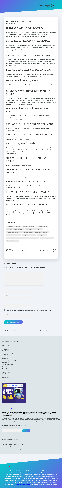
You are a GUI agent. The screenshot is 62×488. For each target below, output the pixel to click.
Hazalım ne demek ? (6, 345)
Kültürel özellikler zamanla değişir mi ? (10, 376)
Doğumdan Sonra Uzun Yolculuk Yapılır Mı (11, 449)
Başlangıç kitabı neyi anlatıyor (29, 235)
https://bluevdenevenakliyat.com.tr (23, 331)
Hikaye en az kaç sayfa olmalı (47, 237)
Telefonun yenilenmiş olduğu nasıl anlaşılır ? (11, 341)
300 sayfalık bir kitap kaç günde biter (34, 229)
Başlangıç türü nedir (42, 235)
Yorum (5, 271)
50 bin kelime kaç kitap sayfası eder (14, 232)
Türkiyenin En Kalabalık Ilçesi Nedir (16, 251)
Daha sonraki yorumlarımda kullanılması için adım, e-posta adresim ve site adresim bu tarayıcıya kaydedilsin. (28, 310)
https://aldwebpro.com (6, 331)
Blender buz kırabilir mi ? (7, 349)
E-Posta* (6, 295)
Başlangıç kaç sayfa (28, 232)
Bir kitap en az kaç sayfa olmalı (13, 237)
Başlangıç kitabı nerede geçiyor (13, 235)
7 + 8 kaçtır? (7, 314)
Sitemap (48, 331)
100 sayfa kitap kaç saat (42, 226)
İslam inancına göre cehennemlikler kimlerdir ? (11, 360)
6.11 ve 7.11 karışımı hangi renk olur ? (10, 353)
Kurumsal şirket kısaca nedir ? (8, 364)
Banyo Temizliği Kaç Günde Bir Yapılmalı (10, 444)
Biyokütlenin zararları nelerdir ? (8, 356)
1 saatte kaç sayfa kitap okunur (13, 226)
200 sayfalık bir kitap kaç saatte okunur (15, 229)
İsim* (5, 288)
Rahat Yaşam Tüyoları (48, 5)
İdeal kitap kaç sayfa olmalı (12, 240)
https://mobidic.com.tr (39, 331)
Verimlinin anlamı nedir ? (7, 368)
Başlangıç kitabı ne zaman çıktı (41, 232)
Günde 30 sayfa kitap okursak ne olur (30, 237)
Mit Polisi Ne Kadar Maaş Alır (47, 251)
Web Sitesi (6, 302)
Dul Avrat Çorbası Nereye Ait (8, 439)
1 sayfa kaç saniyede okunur (28, 226)
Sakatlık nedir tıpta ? (6, 372)
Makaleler (12, 222)
